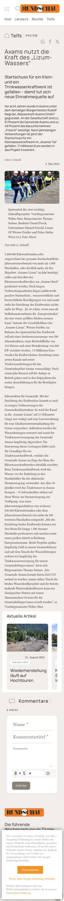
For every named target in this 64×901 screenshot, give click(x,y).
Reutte (37, 19)
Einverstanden (30, 869)
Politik (32, 35)
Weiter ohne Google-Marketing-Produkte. (32, 878)
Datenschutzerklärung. (18, 893)
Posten (21, 785)
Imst (7, 19)
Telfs (51, 19)
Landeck (22, 19)
